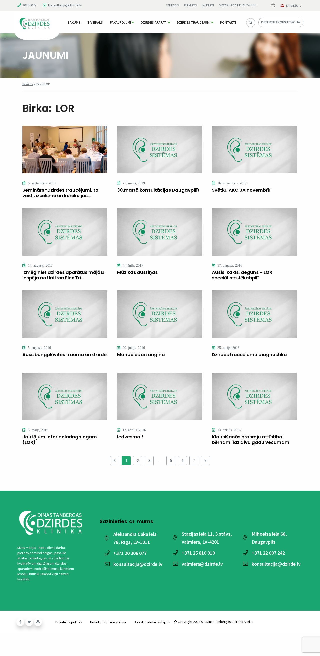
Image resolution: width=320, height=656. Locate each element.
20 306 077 (130, 553)
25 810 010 (198, 553)
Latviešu (292, 5)
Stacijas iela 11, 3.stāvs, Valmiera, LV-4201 (207, 538)
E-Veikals (95, 22)
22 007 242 (268, 553)
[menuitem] (74, 22)
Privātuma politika (69, 622)
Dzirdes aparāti (154, 22)
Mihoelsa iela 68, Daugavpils (269, 538)
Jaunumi (208, 5)
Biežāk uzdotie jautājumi (237, 5)
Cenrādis (172, 5)
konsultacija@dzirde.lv (65, 5)
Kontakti (228, 22)
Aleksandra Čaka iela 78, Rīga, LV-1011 (135, 538)
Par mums (190, 5)
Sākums (74, 22)
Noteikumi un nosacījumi (108, 622)
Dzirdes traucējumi (194, 22)
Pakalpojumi (120, 22)
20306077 (29, 5)
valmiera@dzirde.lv (202, 564)
